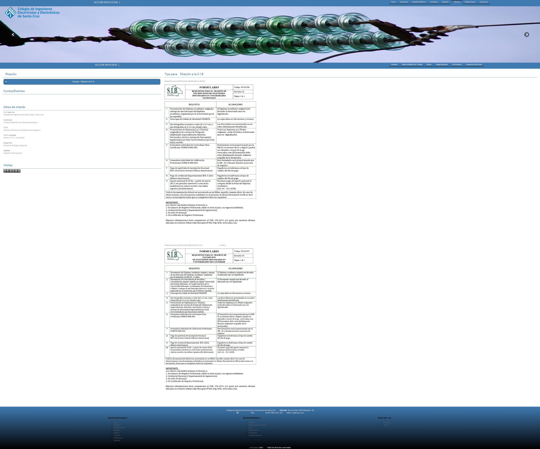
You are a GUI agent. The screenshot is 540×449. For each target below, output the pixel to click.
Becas (429, 64)
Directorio (404, 2)
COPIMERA (7, 151)
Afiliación (456, 2)
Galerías (445, 2)
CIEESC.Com (253, 448)
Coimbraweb (8, 120)
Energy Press (8, 143)
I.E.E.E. (6, 128)
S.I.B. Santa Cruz (9, 112)
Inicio (393, 2)
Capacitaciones (442, 64)
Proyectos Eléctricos (474, 64)
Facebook (387, 423)
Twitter (386, 425)
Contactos (484, 2)
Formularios (457, 64)
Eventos (394, 64)
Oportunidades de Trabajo (412, 64)
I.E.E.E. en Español (10, 135)
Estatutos (434, 2)
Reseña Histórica (419, 2)
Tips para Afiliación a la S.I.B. (83, 82)
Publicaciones (470, 2)
